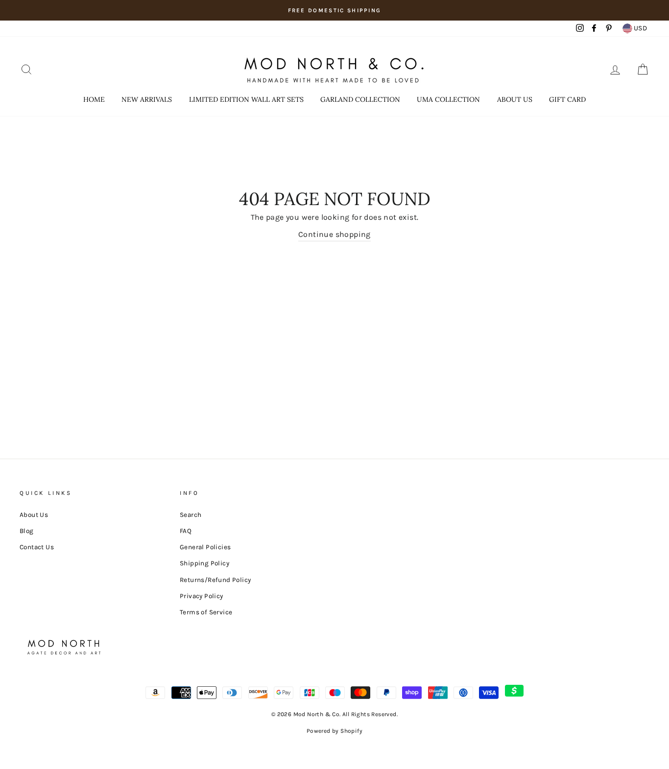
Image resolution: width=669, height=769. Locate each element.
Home (94, 99)
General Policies (205, 547)
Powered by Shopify (334, 730)
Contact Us (37, 547)
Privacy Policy (201, 596)
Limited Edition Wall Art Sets (246, 99)
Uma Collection (448, 99)
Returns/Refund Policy (215, 579)
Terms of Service (206, 612)
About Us (514, 99)
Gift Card (567, 99)
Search (190, 514)
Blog (27, 531)
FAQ (185, 531)
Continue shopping (334, 234)
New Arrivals (146, 99)
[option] (334, 10)
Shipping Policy (204, 563)
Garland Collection (360, 99)
